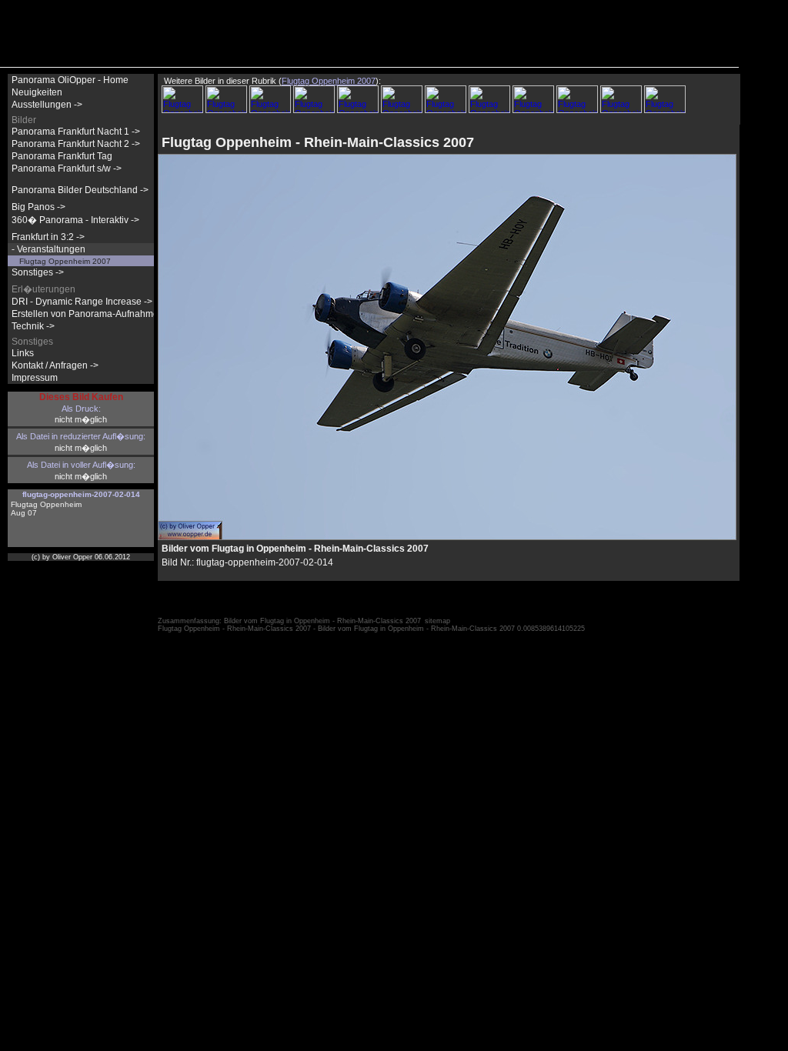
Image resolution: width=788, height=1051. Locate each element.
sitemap (437, 621)
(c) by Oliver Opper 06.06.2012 (81, 557)
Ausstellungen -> (47, 104)
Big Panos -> (38, 207)
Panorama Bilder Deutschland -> (80, 190)
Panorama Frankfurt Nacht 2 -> (76, 143)
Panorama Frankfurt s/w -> (67, 168)
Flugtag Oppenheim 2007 (65, 261)
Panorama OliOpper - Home (70, 80)
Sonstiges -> (38, 272)
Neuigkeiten (37, 92)
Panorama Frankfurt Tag (62, 156)
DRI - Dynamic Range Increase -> (82, 301)
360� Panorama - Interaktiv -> (75, 220)
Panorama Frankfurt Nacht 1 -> (76, 131)
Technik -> (33, 326)
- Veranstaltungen (48, 249)
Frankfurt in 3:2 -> (48, 237)
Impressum (35, 377)
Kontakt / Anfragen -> (55, 365)
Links (23, 353)
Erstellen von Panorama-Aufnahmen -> (93, 314)
